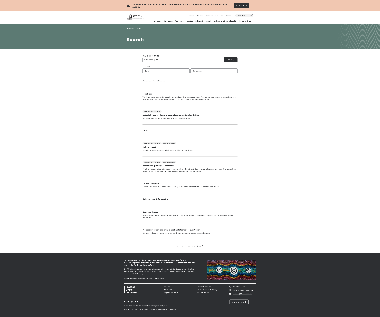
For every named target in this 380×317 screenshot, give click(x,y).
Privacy (134, 309)
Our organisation (150, 212)
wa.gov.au (173, 309)
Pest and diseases (169, 143)
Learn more (240, 5)
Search (251, 15)
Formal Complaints (151, 183)
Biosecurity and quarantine (152, 111)
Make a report (149, 147)
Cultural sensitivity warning (155, 199)
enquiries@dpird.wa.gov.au (242, 294)
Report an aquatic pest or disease (158, 165)
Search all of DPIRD (150, 56)
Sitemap (126, 309)
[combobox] (190, 59)
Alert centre (200, 16)
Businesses (168, 290)
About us (191, 16)
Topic (147, 71)
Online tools (229, 16)
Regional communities (171, 293)
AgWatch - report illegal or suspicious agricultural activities (170, 115)
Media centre (219, 16)
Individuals (167, 287)
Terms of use (144, 309)
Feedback (147, 94)
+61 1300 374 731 (238, 287)
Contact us (209, 16)
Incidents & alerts (203, 293)
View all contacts (238, 302)
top (376, 314)
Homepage (130, 28)
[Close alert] (252, 6)
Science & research (204, 287)
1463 (193, 246)
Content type (197, 71)
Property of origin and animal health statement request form (171, 230)
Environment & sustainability (207, 290)
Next (200, 246)
